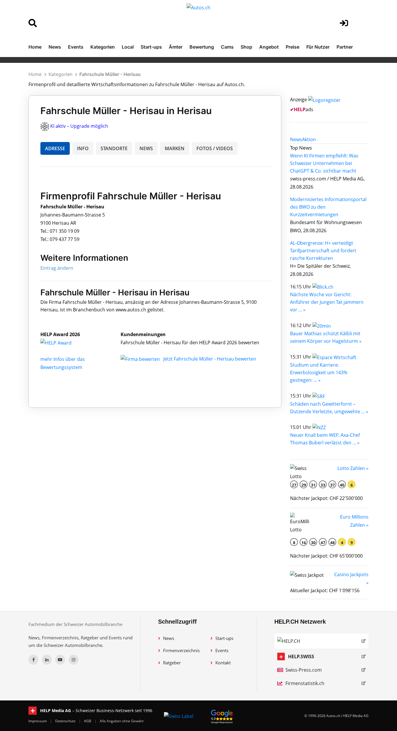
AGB (88, 720)
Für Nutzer (318, 47)
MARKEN (175, 148)
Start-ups (151, 47)
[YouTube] (60, 660)
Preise (292, 47)
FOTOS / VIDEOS (214, 148)
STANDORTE (114, 148)
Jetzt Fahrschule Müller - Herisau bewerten (209, 359)
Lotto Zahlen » (353, 468)
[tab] (296, 139)
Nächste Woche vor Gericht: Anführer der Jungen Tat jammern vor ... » (327, 302)
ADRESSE (55, 148)
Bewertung (201, 47)
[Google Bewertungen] (222, 715)
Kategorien (102, 47)
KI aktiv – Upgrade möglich (79, 126)
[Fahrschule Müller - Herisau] (62, 342)
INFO (83, 148)
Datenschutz (65, 720)
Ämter (176, 47)
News (55, 47)
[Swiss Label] (178, 716)
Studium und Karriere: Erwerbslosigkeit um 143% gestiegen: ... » (318, 372)
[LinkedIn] (47, 660)
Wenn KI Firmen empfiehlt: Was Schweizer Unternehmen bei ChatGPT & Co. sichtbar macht (324, 163)
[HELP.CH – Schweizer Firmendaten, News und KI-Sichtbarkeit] (321, 641)
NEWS (146, 148)
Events (75, 47)
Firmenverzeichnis (181, 650)
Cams (227, 47)
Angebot (269, 47)
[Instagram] (73, 660)
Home (35, 47)
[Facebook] (33, 660)
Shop (246, 47)
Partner (345, 47)
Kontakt (223, 663)
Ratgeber (172, 663)
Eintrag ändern (56, 268)
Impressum (38, 720)
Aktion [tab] (309, 139)
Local (128, 47)
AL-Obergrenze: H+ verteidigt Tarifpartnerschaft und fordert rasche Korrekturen (323, 250)
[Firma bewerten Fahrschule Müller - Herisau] (141, 359)
